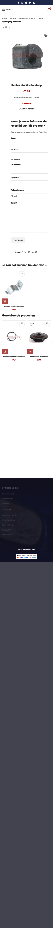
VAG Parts (23, 18)
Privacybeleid (8, 494)
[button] (5, 301)
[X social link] (22, 3)
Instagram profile (9, 515)
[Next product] (9, 27)
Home (4, 18)
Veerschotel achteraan (39, 356)
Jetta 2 (41, 18)
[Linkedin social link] (30, 3)
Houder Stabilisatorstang (14, 306)
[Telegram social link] (34, 3)
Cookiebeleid (7, 498)
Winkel (13, 18)
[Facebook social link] (18, 3)
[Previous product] (3, 27)
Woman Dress (8, 525)
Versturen (18, 240)
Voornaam (14, 149)
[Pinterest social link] (26, 3)
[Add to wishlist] (22, 273)
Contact (5, 503)
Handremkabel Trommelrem (14, 356)
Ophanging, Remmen (11, 21)
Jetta (33, 18)
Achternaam (15, 160)
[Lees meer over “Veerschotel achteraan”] (30, 351)
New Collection (8, 520)
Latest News (7, 534)
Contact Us (6, 530)
